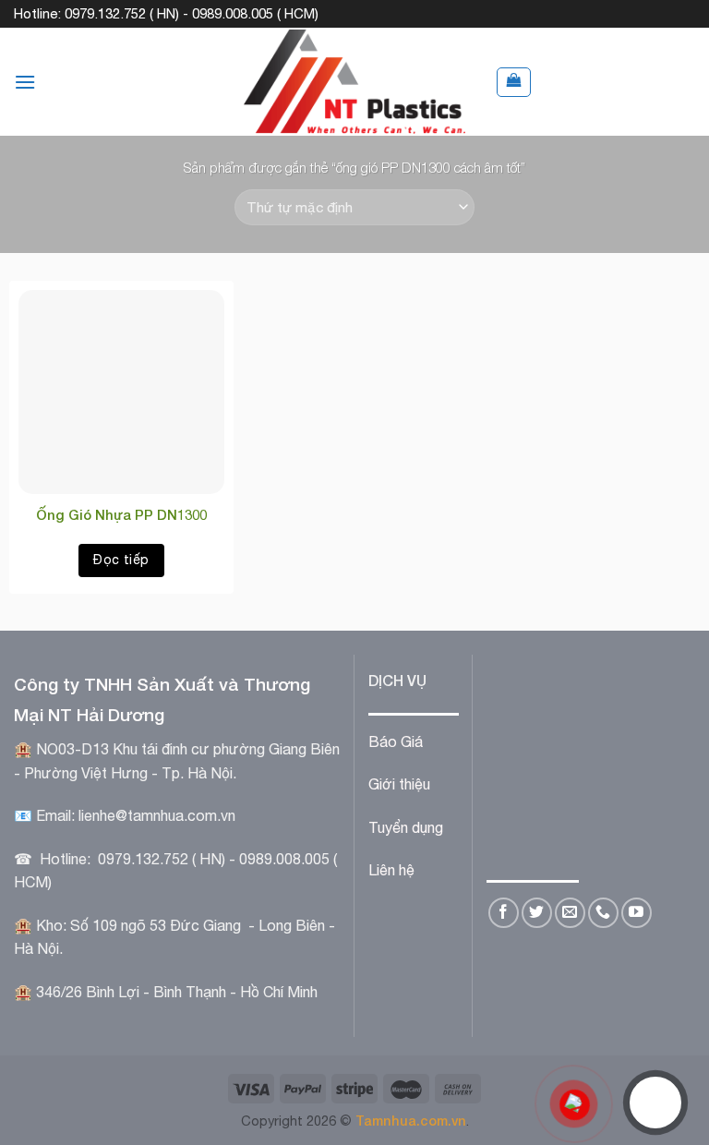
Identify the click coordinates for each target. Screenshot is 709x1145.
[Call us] (603, 913)
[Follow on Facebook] (503, 913)
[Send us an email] (570, 913)
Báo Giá (395, 741)
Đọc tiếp (121, 559)
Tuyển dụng (405, 827)
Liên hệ (391, 870)
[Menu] (25, 81)
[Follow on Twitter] (537, 913)
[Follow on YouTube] (636, 913)
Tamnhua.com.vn (410, 1120)
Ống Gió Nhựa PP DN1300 (121, 514)
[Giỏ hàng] (514, 82)
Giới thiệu (399, 784)
